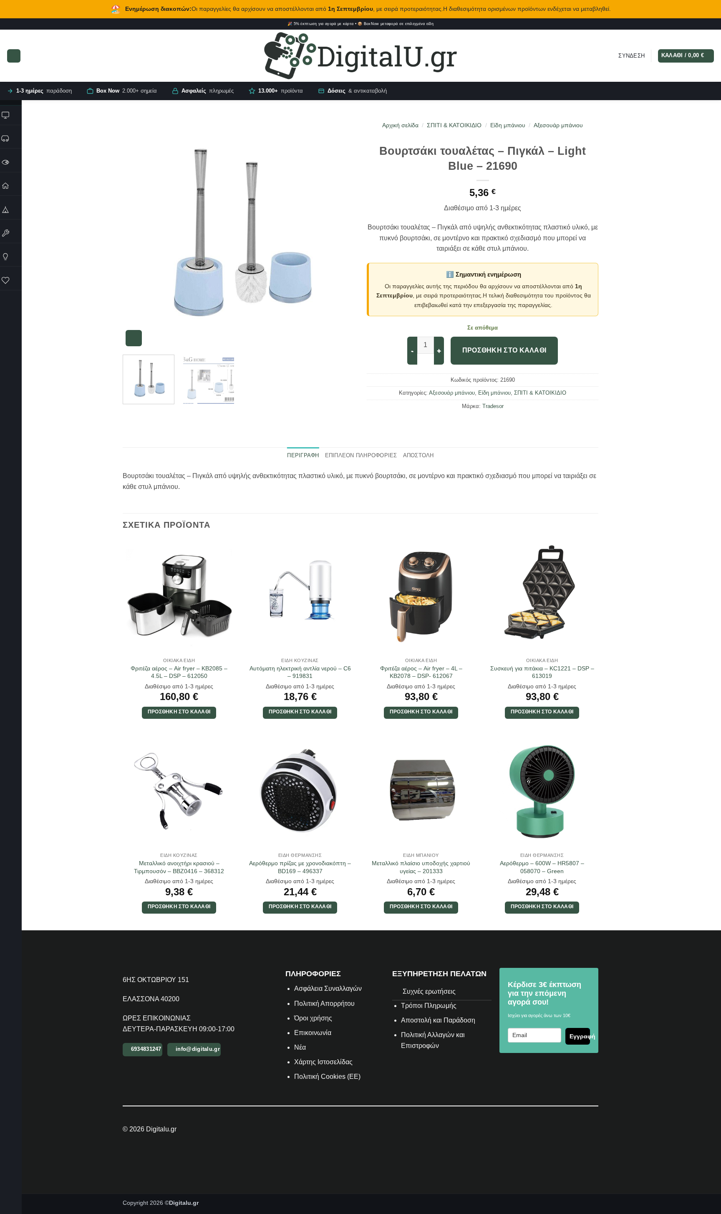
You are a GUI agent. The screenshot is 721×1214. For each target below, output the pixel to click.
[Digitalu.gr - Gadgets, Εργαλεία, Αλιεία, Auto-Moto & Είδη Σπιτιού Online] (360, 56)
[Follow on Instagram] (688, 24)
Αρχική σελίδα (400, 125)
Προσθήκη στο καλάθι (504, 350)
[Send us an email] (706, 24)
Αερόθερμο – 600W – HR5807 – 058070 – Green (542, 867)
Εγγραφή (580, 1036)
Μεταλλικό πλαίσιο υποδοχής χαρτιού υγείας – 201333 (421, 867)
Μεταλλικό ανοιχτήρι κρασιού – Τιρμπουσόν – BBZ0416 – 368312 (179, 867)
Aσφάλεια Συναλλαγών (328, 988)
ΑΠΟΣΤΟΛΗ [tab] (418, 455)
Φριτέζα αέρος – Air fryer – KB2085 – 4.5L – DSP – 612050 (179, 672)
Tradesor (493, 406)
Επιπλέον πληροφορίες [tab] (361, 455)
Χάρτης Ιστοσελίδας (323, 1061)
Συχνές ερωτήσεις (429, 991)
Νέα (300, 1047)
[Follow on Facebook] (681, 24)
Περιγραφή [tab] (303, 455)
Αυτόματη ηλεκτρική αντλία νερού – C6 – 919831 (300, 672)
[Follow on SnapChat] (700, 24)
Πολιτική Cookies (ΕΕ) (327, 1076)
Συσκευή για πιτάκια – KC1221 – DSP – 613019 (542, 672)
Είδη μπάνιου (507, 125)
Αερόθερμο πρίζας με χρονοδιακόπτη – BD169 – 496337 (300, 867)
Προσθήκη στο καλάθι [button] (179, 711)
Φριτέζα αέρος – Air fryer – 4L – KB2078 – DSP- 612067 (421, 672)
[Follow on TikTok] (694, 24)
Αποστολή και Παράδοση (438, 1020)
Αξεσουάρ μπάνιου (558, 125)
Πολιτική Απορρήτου (324, 1003)
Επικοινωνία (313, 1032)
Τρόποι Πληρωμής (428, 1005)
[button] (13, 56)
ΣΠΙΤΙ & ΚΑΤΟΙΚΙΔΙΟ (454, 125)
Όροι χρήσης (313, 1018)
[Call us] (711, 24)
